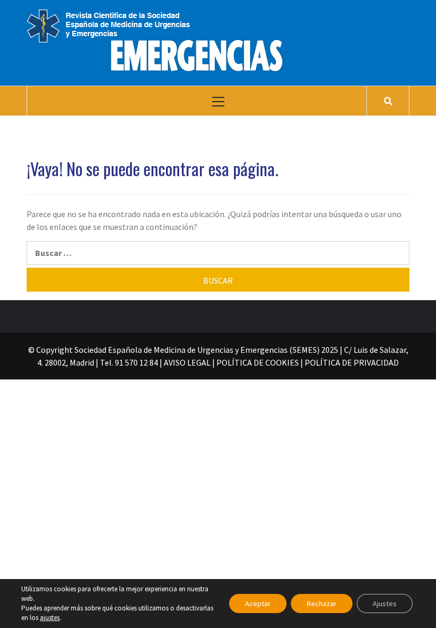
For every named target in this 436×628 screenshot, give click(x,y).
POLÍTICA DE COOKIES (257, 362)
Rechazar (322, 603)
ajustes (50, 617)
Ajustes (385, 603)
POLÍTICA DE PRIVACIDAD (352, 362)
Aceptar (258, 603)
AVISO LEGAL (187, 362)
